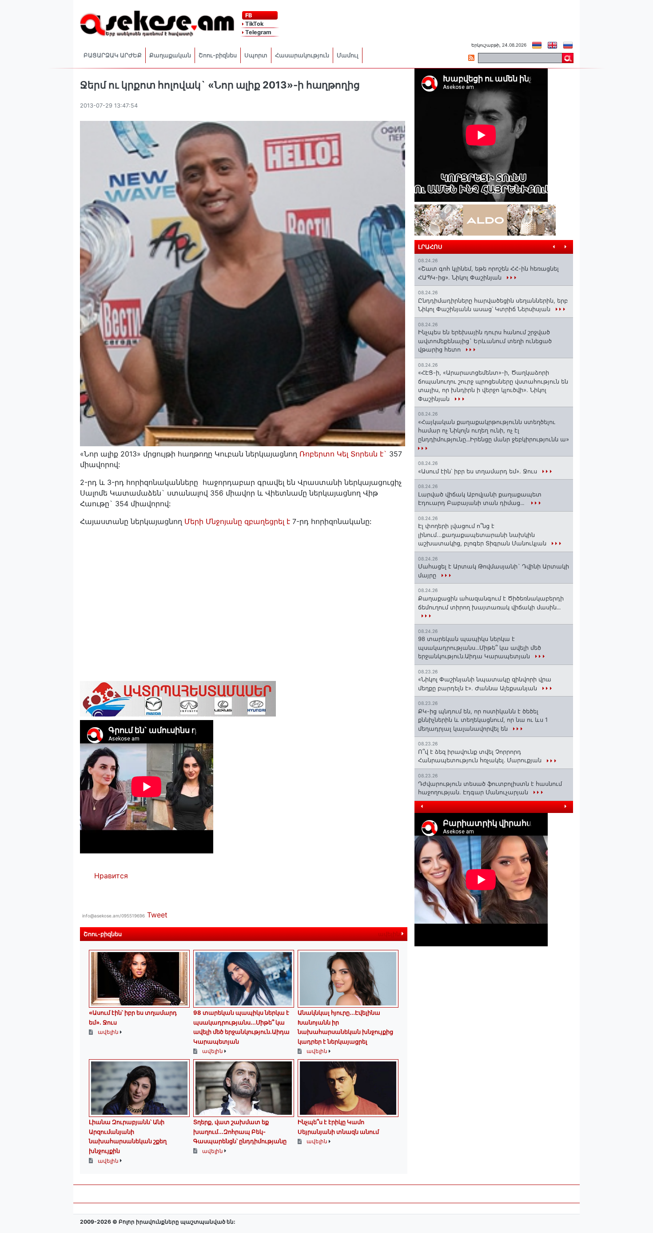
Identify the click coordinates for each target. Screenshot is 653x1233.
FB (248, 15)
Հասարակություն (302, 55)
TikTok (253, 23)
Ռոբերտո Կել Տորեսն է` (344, 453)
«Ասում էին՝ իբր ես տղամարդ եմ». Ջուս (478, 471)
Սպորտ (255, 55)
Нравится (111, 875)
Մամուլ (347, 55)
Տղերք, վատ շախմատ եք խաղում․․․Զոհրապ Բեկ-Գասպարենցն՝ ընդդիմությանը (240, 1131)
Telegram (257, 32)
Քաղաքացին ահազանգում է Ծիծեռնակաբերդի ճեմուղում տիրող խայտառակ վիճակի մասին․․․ (491, 603)
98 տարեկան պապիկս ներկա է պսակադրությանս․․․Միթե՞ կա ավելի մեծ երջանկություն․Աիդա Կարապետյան (479, 647)
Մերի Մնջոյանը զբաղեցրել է (237, 521)
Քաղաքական (170, 55)
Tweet (157, 914)
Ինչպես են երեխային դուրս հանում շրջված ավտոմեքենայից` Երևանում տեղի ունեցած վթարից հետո (485, 340)
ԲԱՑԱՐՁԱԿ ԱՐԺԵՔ (113, 55)
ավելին (390, 934)
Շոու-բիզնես (218, 55)
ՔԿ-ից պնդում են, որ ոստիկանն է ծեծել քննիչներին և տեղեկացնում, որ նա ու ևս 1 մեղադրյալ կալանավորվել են (483, 720)
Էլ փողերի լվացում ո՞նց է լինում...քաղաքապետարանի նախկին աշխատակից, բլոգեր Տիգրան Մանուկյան (483, 534)
